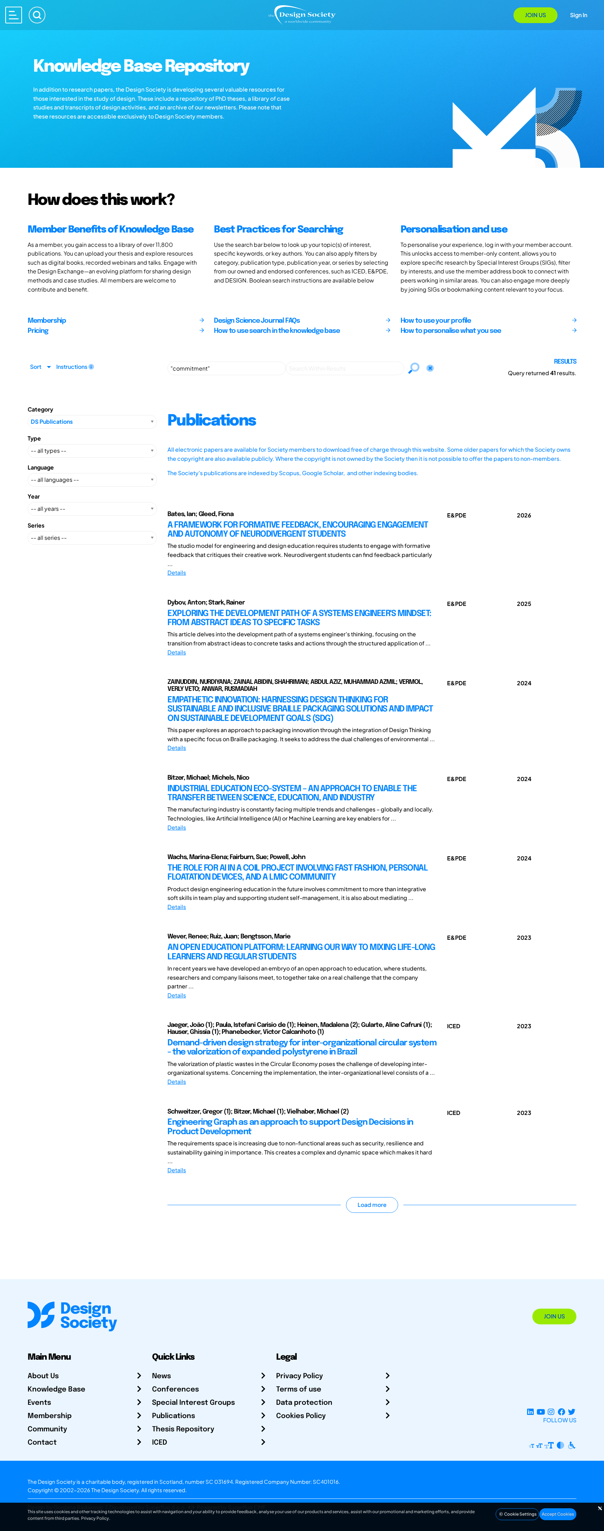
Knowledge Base (56, 1389)
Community (47, 1429)
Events (39, 1403)
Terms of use (298, 1389)
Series (36, 525)
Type (34, 438)
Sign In (578, 15)
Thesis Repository (183, 1429)
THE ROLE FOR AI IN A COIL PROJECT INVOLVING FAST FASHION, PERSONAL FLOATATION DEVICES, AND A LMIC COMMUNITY (297, 873)
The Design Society (115, 1490)
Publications (173, 1416)
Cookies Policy (301, 1416)
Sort (35, 366)
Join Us (535, 15)
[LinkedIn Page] (530, 1411)
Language (41, 467)
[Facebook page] (561, 1411)
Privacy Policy (299, 1376)
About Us (43, 1376)
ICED (159, 1442)
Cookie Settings (520, 1514)
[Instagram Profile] (551, 1411)
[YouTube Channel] (540, 1411)
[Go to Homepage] (302, 14)
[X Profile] (571, 1411)
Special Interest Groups (193, 1403)
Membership (50, 1416)
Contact (42, 1442)
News (161, 1376)
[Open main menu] (13, 15)
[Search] (37, 15)
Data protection (304, 1403)
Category (40, 409)
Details (176, 572)
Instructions (72, 366)
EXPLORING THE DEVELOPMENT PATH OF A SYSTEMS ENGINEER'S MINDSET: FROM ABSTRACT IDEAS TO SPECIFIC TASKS (299, 618)
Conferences (175, 1389)
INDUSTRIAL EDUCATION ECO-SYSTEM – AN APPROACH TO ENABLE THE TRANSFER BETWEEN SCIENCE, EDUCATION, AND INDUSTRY (292, 793)
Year (34, 496)
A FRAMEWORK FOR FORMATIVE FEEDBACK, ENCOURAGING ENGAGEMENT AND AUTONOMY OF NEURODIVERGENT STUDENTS (297, 530)
